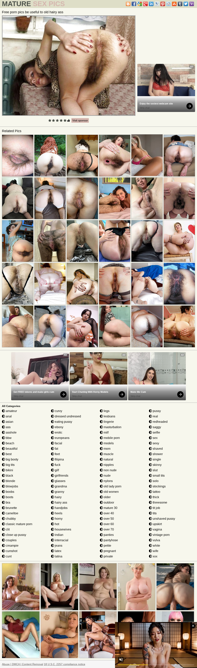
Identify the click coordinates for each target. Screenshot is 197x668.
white (156, 545)
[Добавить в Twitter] (186, 4)
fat (56, 448)
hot (56, 524)
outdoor (108, 502)
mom (106, 448)
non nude (110, 470)
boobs (9, 491)
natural (108, 459)
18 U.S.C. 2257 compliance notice (64, 664)
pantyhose (110, 540)
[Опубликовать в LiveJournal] (157, 4)
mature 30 (110, 508)
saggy (156, 427)
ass (8, 427)
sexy (155, 443)
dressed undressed (67, 416)
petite (107, 545)
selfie (156, 432)
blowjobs (11, 486)
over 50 (108, 518)
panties (108, 534)
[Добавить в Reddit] (168, 4)
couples (11, 540)
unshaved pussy (163, 518)
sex (155, 437)
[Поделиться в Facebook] (134, 4)
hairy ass (60, 502)
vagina (157, 529)
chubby (10, 518)
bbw (8, 437)
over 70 (108, 529)
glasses (59, 481)
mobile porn (111, 437)
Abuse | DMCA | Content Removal (22, 664)
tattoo (156, 491)
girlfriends (61, 475)
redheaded (160, 421)
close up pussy (15, 534)
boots (9, 497)
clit (7, 529)
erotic (58, 432)
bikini (9, 470)
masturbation (112, 427)
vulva (156, 540)
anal (8, 416)
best (8, 454)
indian (58, 534)
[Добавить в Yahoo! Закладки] (191, 4)
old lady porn (112, 486)
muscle (108, 454)
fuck (57, 464)
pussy (156, 411)
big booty (11, 459)
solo (155, 481)
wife (155, 551)
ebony (58, 427)
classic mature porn (18, 524)
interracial (61, 540)
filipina (59, 459)
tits (154, 513)
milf (106, 432)
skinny (157, 464)
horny (58, 518)
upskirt (157, 524)
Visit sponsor (80, 120)
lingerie (108, 421)
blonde (10, 481)
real (155, 416)
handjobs (61, 508)
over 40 (108, 513)
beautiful (11, 448)
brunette (11, 508)
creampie (11, 545)
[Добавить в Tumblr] (180, 4)
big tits (10, 464)
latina (58, 556)
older (107, 497)
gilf (56, 470)
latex (57, 551)
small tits (158, 475)
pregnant (109, 551)
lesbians (109, 416)
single (156, 459)
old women (111, 491)
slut (155, 470)
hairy (58, 497)
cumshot (11, 551)
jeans (58, 545)
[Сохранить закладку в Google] (139, 4)
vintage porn (161, 534)
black (9, 475)
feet (57, 454)
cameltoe (11, 513)
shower (157, 454)
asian (9, 421)
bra (7, 502)
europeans (61, 437)
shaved (157, 448)
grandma (60, 486)
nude (107, 475)
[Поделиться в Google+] (145, 4)
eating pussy (63, 421)
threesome (159, 502)
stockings (159, 486)
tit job (156, 508)
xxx (154, 556)
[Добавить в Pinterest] (162, 4)
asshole (11, 432)
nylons (108, 481)
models (108, 443)
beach (9, 443)
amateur (11, 411)
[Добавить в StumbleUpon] (174, 4)
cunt (8, 556)
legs (106, 411)
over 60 (108, 524)
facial (58, 443)
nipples (108, 464)
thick (155, 497)
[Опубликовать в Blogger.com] (128, 4)
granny (59, 491)
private (108, 556)
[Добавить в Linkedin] (151, 4)
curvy (58, 411)
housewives (62, 529)
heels (58, 513)
